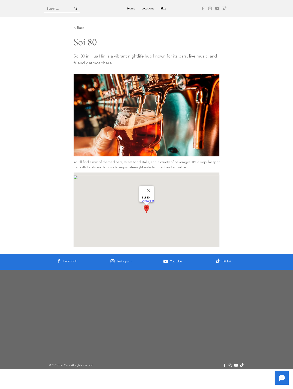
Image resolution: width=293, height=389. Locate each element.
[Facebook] (202, 8)
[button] (147, 8)
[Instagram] (210, 8)
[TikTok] (224, 8)
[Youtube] (217, 8)
